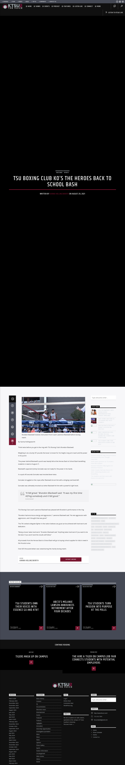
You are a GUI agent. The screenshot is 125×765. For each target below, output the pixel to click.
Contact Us (53, 2)
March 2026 (12, 740)
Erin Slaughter (51, 668)
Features (67, 6)
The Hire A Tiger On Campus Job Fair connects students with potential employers (94, 701)
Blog (27, 2)
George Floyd (97, 574)
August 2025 (12, 752)
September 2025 (14, 749)
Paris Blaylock (14, 668)
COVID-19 (112, 568)
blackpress (96, 562)
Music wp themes (98, 582)
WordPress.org (68, 747)
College (98, 568)
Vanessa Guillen (97, 591)
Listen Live (79, 6)
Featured (59, 191)
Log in (65, 740)
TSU (113, 588)
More (99, 6)
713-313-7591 (98, 758)
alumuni (112, 559)
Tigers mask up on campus (32, 698)
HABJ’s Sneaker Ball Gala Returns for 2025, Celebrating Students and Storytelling (106, 476)
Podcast (57, 6)
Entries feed (67, 742)
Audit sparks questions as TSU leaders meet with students (106, 462)
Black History (51, 628)
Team (13, 2)
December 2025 (13, 745)
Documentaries (40, 748)
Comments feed (68, 745)
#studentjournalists (99, 559)
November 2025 (14, 747)
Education (99, 571)
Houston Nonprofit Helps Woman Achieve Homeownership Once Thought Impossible (106, 454)
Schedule (5, 2)
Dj (92, 571)
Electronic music (41, 751)
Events (47, 6)
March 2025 (12, 761)
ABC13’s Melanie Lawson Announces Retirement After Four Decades (62, 648)
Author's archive (71, 601)
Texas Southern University (101, 585)
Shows (38, 6)
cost (105, 568)
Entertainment (15, 628)
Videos (20, 2)
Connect (90, 6)
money (109, 580)
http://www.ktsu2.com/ (101, 754)
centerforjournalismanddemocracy (105, 565)
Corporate (43, 2)
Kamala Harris (110, 577)
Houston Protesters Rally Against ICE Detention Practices (106, 469)
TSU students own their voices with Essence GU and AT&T (106, 484)
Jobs (101, 577)
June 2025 (12, 754)
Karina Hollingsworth (59, 213)
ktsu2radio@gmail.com (101, 761)
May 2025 (12, 756)
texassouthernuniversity (101, 588)
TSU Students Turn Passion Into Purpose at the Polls (99, 648)
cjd (93, 568)
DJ (37, 745)
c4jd (103, 562)
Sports (66, 191)
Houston (95, 577)
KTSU (93, 580)
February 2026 (13, 742)
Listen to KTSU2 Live (115, 12)
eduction (107, 571)
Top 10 (34, 2)
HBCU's (105, 574)
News (30, 6)
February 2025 (13, 763)
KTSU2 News (101, 580)
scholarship (110, 582)
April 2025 (12, 758)
